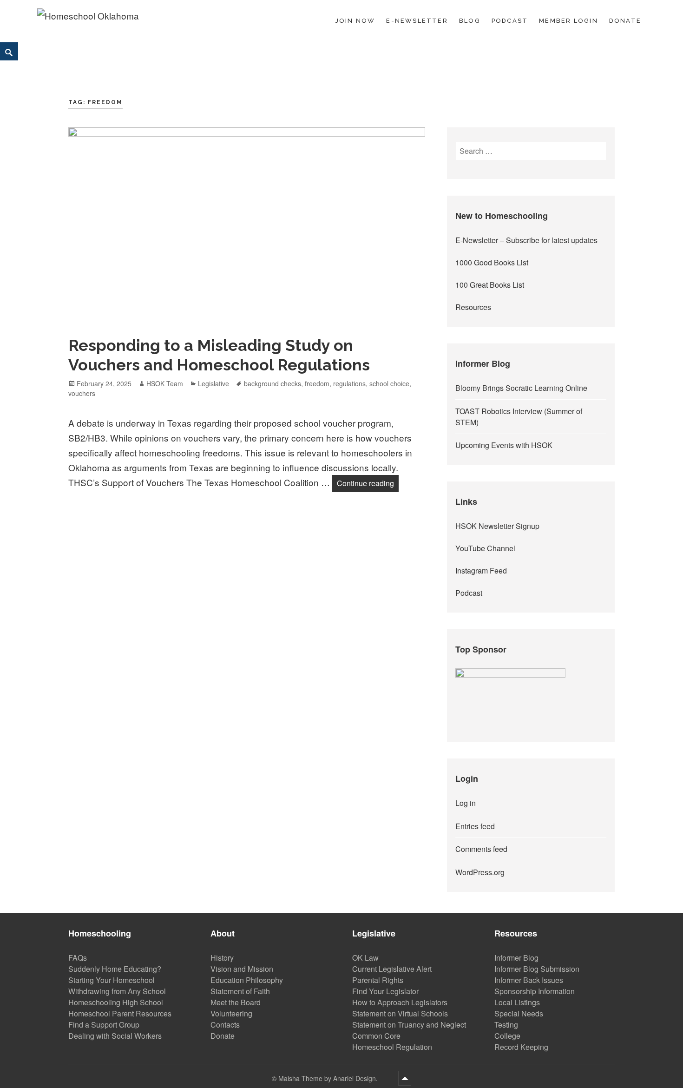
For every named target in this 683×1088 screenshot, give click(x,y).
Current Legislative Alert (392, 968)
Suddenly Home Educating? (114, 968)
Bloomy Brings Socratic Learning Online (521, 387)
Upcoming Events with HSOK (503, 445)
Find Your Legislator (385, 991)
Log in (465, 803)
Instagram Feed (481, 570)
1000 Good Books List (491, 262)
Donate (625, 20)
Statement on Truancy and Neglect (409, 1024)
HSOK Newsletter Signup (497, 526)
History (222, 957)
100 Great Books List (489, 284)
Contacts (225, 1024)
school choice (389, 383)
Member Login (568, 20)
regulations (349, 383)
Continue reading (368, 483)
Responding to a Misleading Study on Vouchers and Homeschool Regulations (219, 355)
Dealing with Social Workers (115, 1035)
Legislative (213, 383)
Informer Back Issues (528, 980)
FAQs (77, 957)
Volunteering (231, 1013)
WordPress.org (480, 872)
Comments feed (481, 849)
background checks (272, 383)
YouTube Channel (485, 548)
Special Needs (518, 1013)
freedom (317, 383)
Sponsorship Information (534, 991)
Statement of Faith (240, 991)
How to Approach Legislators (399, 1002)
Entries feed (475, 826)
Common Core (376, 1035)
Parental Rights (377, 980)
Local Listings (517, 1002)
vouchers (81, 393)
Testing (506, 1024)
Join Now (355, 20)
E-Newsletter (417, 20)
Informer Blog (516, 957)
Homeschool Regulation (392, 1047)
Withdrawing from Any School (117, 991)
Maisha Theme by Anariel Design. (329, 1078)
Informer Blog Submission (536, 968)
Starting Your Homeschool (111, 980)
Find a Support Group (103, 1024)
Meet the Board (235, 1002)
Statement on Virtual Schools (400, 1013)
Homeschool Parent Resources (119, 1013)
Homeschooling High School (115, 1002)
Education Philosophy (246, 980)
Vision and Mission (241, 968)
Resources (473, 307)
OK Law (365, 957)
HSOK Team (164, 383)
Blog (469, 20)
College (507, 1035)
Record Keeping (521, 1047)
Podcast (510, 20)
